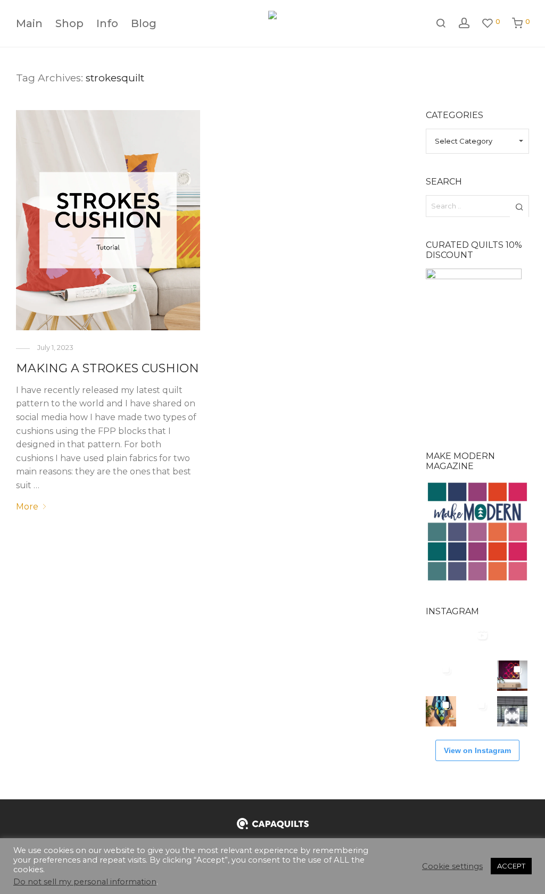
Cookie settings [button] (452, 866)
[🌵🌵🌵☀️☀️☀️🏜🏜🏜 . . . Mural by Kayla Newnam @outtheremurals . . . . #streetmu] (441, 640)
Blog (143, 23)
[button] (519, 206)
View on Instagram (477, 750)
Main (29, 23)
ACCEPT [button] (511, 866)
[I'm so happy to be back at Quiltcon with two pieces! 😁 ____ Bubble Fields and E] (512, 640)
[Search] (440, 23)
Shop (69, 23)
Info (107, 23)
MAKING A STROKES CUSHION (107, 368)
